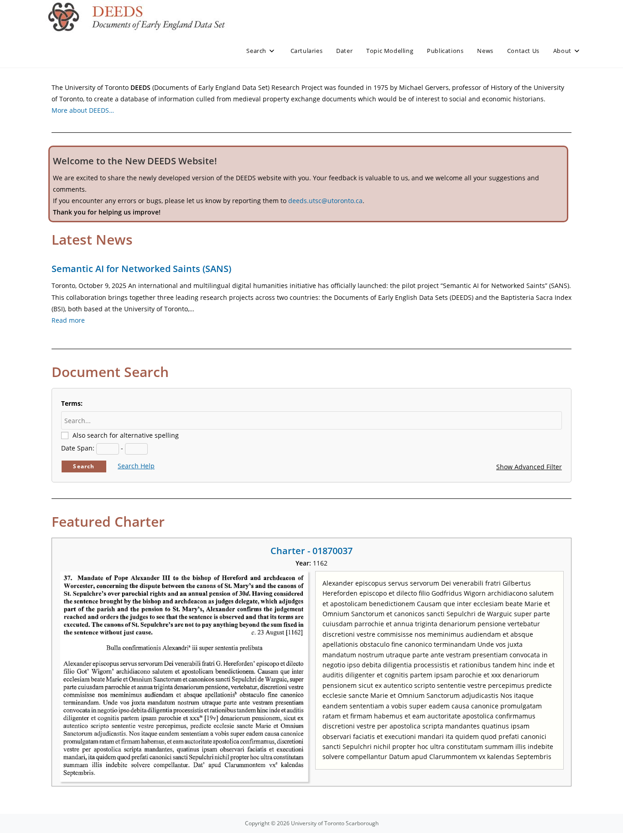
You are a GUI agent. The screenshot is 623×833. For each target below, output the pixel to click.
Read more (68, 320)
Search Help (136, 465)
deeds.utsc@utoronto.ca (325, 200)
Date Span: (77, 448)
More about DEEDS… (83, 110)
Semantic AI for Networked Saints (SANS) (141, 268)
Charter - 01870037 (311, 551)
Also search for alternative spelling (126, 435)
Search (83, 466)
